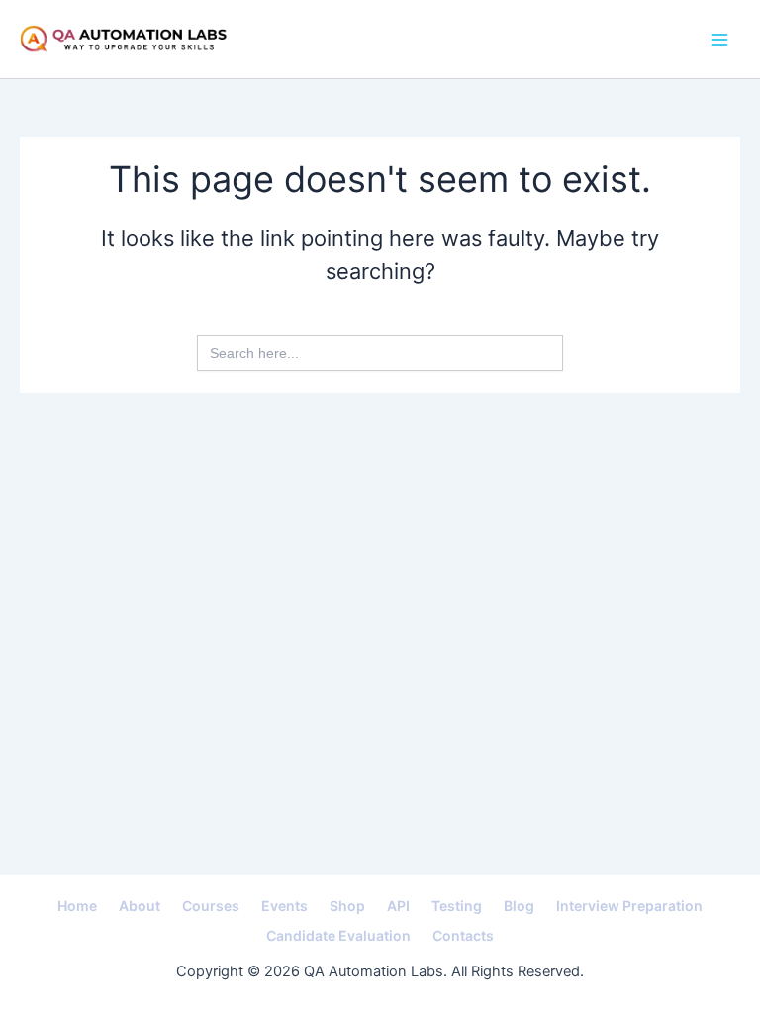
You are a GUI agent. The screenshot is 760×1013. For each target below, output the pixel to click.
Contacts (463, 935)
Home (77, 905)
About (139, 905)
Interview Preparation (629, 905)
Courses (210, 905)
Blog (519, 905)
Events (284, 905)
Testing (456, 905)
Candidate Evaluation (338, 935)
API (398, 905)
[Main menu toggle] (719, 39)
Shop (347, 905)
